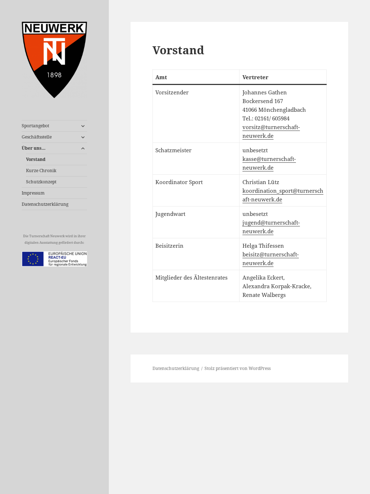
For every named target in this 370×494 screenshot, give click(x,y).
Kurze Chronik (41, 170)
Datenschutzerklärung (45, 204)
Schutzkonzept (41, 182)
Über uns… (34, 148)
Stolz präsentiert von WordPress (238, 368)
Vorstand (36, 159)
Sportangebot (35, 126)
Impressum (33, 193)
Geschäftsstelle (37, 137)
